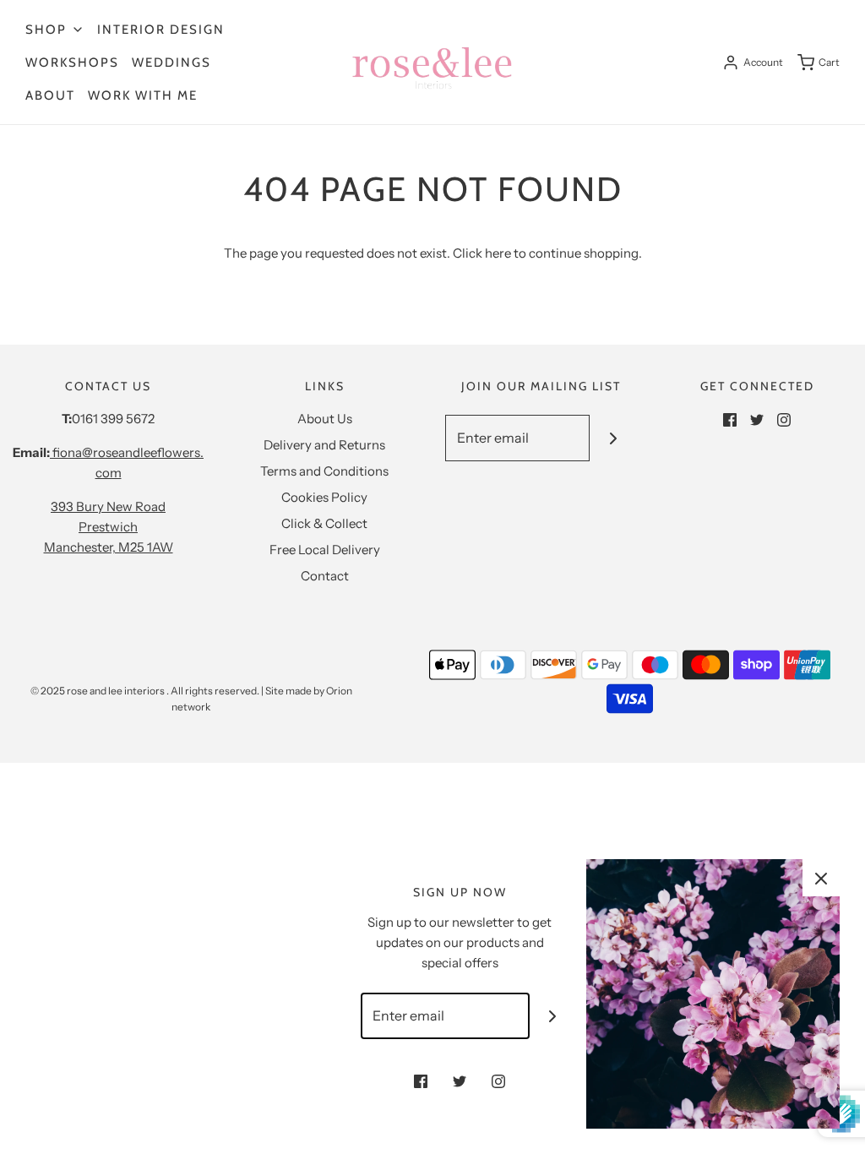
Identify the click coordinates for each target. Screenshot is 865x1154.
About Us (324, 419)
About (50, 95)
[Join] (613, 438)
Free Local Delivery (324, 550)
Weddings (171, 62)
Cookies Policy (324, 497)
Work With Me (143, 95)
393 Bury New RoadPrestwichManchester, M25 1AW (108, 526)
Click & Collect (324, 523)
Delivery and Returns (324, 445)
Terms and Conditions (324, 471)
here (498, 253)
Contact (325, 576)
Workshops (72, 62)
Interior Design (161, 29)
